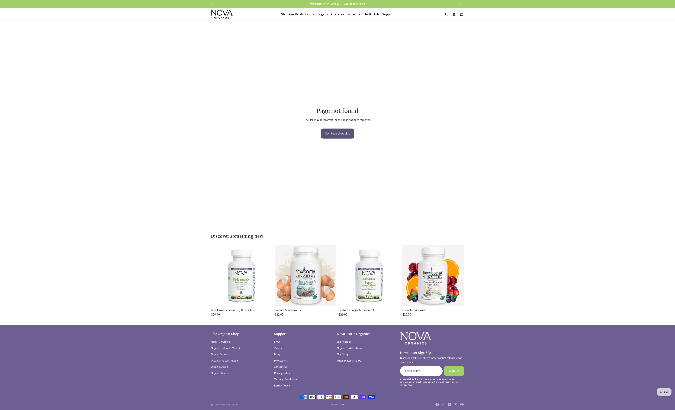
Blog (277, 354)
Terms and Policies (338, 404)
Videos (278, 348)
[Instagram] (443, 404)
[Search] (446, 14)
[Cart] (461, 14)
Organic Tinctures (221, 373)
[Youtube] (450, 404)
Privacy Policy (282, 373)
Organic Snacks (219, 366)
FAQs (277, 341)
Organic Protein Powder (225, 360)
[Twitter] (456, 404)
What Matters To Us (349, 360)
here (447, 382)
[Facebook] (437, 404)
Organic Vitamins (221, 354)
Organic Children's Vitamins (226, 348)
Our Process (344, 341)
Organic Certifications (349, 348)
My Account (281, 360)
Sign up (454, 370)
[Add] (267, 301)
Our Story (342, 354)
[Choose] (331, 301)
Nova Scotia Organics (229, 404)
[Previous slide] (212, 4)
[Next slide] (460, 4)
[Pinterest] (462, 404)
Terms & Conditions (285, 379)
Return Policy (282, 385)
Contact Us (280, 366)
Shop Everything (220, 341)
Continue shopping (337, 133)
